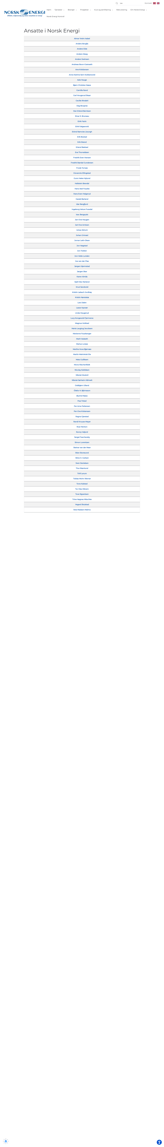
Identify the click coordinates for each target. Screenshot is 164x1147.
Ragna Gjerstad (82, 416)
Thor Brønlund (82, 468)
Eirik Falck (82, 121)
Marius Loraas (82, 344)
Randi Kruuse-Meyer (82, 422)
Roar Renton (82, 427)
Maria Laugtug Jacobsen (82, 328)
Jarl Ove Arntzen (82, 225)
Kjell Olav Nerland (82, 282)
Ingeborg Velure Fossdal (82, 209)
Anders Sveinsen (82, 59)
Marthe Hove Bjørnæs (82, 349)
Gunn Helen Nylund (82, 178)
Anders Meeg (82, 54)
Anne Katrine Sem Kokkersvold (82, 75)
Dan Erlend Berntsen (82, 111)
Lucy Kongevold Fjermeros (82, 318)
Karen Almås (82, 277)
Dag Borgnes (82, 106)
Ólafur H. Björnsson (82, 390)
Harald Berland (82, 199)
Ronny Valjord (82, 432)
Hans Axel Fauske (82, 189)
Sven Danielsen (82, 463)
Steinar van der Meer (82, 447)
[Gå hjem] (24, 13)
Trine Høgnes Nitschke (82, 499)
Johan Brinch (82, 230)
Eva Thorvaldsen (82, 152)
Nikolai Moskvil (82, 375)
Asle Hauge (82, 80)
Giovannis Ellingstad (82, 173)
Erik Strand (82, 142)
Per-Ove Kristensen (82, 411)
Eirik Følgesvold (82, 126)
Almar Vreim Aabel (82, 38)
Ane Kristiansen (82, 69)
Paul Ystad (82, 401)
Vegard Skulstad (82, 504)
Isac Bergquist (82, 214)
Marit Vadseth (82, 339)
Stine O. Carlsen (82, 458)
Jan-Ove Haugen (82, 220)
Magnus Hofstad (82, 323)
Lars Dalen (82, 303)
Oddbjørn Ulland (82, 385)
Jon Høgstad (82, 246)
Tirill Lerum (82, 473)
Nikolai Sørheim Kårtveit (82, 380)
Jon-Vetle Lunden (82, 256)
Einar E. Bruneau (82, 116)
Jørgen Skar (82, 271)
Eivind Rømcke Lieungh (82, 132)
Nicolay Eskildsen (82, 370)
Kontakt (148, 3)
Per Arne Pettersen (82, 406)
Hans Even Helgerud (82, 194)
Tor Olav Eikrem (82, 489)
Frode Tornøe (82, 168)
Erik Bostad (82, 137)
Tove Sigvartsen (82, 494)
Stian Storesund (82, 453)
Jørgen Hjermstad (82, 266)
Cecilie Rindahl (82, 101)
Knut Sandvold (82, 287)
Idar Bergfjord (82, 204)
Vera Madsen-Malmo (82, 510)
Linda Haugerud (82, 313)
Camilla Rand (82, 90)
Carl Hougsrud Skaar (82, 95)
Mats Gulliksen (82, 359)
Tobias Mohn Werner (82, 479)
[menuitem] (49, 9)
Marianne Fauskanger (82, 334)
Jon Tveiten (82, 251)
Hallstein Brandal (82, 183)
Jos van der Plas (82, 261)
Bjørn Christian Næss (82, 85)
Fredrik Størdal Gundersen (82, 163)
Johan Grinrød (82, 235)
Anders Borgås (82, 44)
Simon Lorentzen (82, 442)
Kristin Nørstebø (82, 297)
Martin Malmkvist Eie (82, 354)
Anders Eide (82, 49)
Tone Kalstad (82, 484)
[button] (5, 1141)
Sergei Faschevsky (82, 437)
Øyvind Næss (82, 396)
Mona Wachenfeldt (82, 365)
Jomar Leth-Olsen (82, 240)
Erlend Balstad (82, 147)
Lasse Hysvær (82, 308)
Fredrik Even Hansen (82, 158)
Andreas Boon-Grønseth (82, 64)
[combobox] (129, 3)
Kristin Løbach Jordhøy (82, 292)
